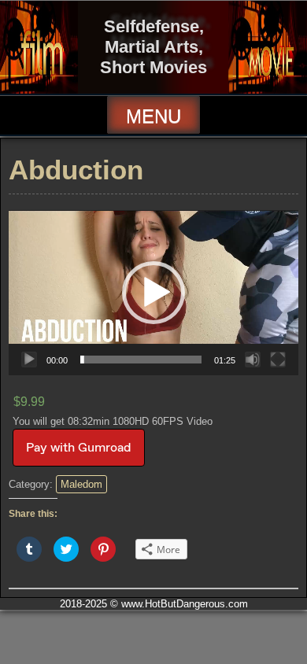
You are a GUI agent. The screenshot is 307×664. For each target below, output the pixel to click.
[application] (153, 292)
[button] (153, 292)
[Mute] (253, 359)
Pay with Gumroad (78, 447)
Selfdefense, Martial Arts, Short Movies (153, 47)
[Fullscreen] (278, 359)
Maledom (81, 484)
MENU (153, 116)
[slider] (141, 359)
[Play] (29, 359)
